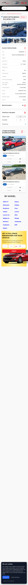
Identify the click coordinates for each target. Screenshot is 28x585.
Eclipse (17, 205)
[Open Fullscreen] (25, 35)
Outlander (18, 221)
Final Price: (5, 124)
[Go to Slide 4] (23, 40)
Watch (23, 17)
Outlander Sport (6, 225)
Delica (17, 201)
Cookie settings (15, 577)
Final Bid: (4, 120)
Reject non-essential (8, 581)
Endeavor (6, 208)
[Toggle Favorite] (4, 149)
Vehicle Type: (5, 116)
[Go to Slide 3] (17, 40)
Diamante (6, 205)
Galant (5, 211)
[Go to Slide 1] (4, 40)
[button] (14, 29)
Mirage (17, 218)
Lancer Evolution (6, 215)
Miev (16, 215)
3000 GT (5, 201)
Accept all (5, 577)
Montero (5, 221)
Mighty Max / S (6, 218)
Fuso (16, 208)
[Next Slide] (25, 29)
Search (3, 13)
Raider (5, 228)
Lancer (17, 211)
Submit (14, 251)
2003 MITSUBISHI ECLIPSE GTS (14, 13)
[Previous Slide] (2, 29)
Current (4, 8)
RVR (16, 225)
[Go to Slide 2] (11, 40)
